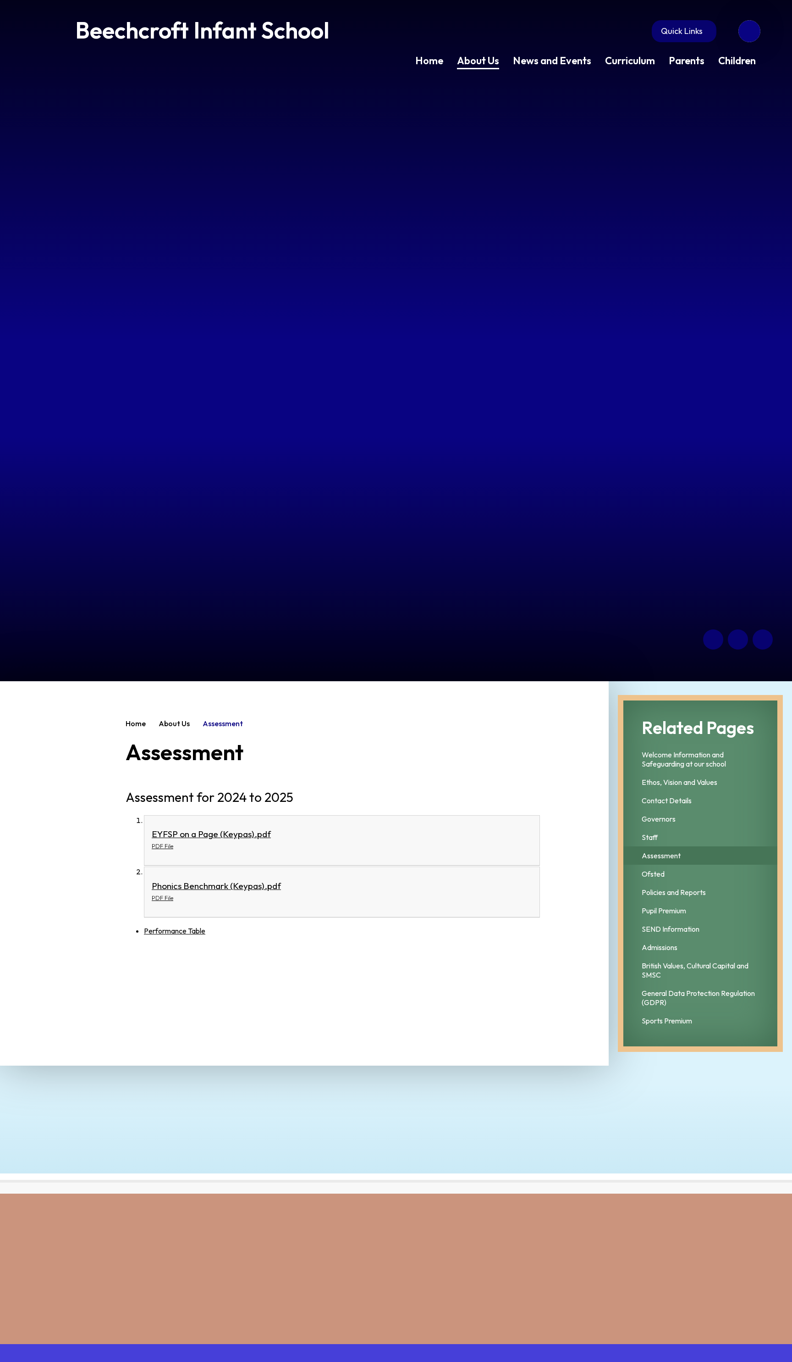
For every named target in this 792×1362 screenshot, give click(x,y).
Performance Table (174, 930)
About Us (174, 723)
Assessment (223, 723)
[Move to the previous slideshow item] (713, 639)
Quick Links (682, 31)
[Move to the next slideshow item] (738, 639)
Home (136, 723)
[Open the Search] (749, 31)
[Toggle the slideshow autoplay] (763, 639)
